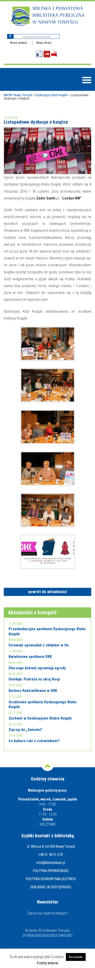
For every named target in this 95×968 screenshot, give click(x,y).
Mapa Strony (43, 42)
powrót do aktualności (47, 591)
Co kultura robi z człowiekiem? (34, 741)
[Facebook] (39, 54)
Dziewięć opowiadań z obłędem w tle (39, 645)
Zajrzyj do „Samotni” (26, 729)
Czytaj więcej (47, 963)
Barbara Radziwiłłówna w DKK (33, 690)
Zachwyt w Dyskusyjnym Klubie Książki (40, 718)
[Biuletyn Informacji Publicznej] (54, 54)
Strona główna (18, 42)
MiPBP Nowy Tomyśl (18, 95)
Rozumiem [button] (76, 957)
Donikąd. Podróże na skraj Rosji (34, 679)
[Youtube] (47, 54)
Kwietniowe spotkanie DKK (30, 656)
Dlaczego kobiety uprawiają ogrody (37, 668)
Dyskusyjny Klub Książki (51, 95)
